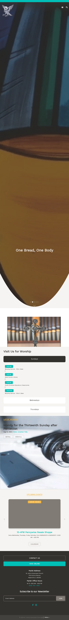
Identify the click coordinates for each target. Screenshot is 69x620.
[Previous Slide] (4, 519)
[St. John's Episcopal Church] (7, 7)
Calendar (34, 544)
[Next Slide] (64, 519)
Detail (8, 437)
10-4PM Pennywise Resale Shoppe (34, 532)
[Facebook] (33, 605)
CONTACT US (34, 558)
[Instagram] (36, 605)
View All (18, 437)
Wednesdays (34, 400)
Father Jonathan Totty (20, 432)
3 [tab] (34, 302)
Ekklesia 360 (46, 617)
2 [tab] (32, 302)
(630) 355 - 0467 (34, 585)
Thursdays (34, 409)
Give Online (34, 564)
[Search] (67, 7)
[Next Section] (34, 305)
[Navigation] (62, 7)
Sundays (34, 359)
